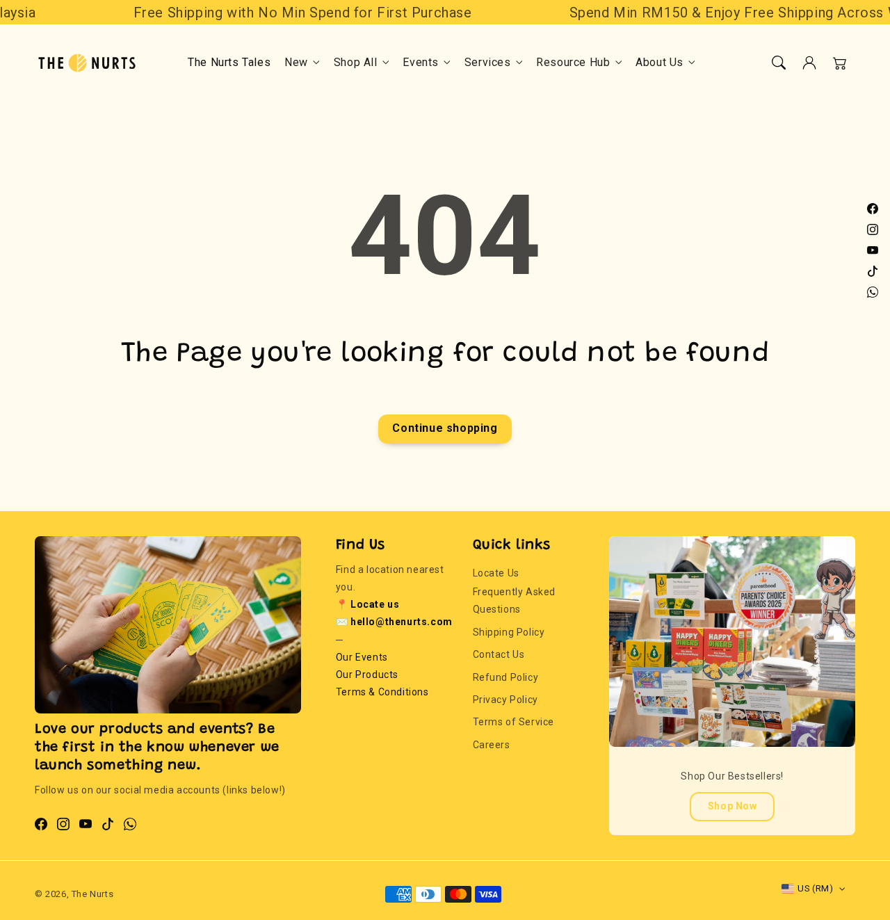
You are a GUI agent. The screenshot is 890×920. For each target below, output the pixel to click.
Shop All (356, 62)
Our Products (367, 674)
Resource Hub (573, 62)
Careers (491, 744)
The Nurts (92, 894)
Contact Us (499, 654)
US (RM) (815, 888)
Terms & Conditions (382, 691)
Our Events (362, 657)
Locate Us (496, 573)
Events (421, 62)
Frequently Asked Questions (514, 600)
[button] (778, 62)
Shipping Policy (509, 632)
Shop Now (732, 806)
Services (487, 62)
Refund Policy (506, 677)
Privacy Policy (505, 699)
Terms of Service (514, 721)
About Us (659, 62)
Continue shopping (444, 428)
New (296, 62)
